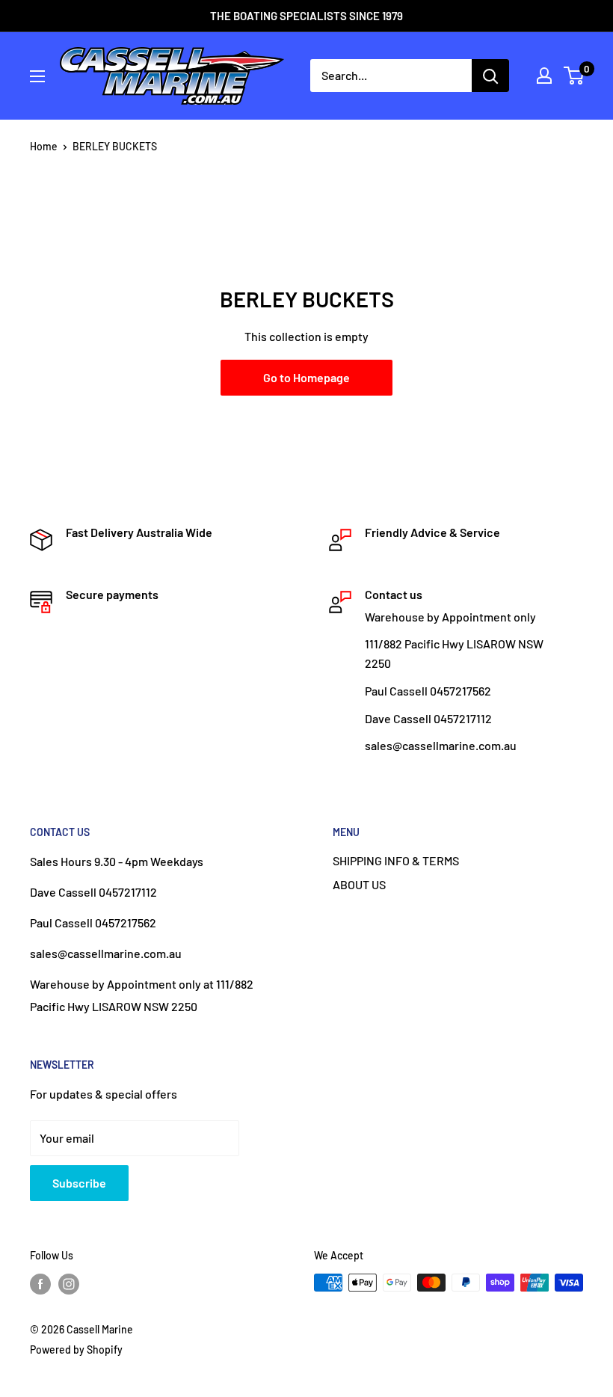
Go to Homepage (306, 377)
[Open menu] (37, 76)
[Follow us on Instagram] (68, 1284)
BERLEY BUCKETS (115, 146)
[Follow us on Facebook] (40, 1284)
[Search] (490, 75)
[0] (574, 76)
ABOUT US (359, 884)
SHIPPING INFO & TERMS (396, 860)
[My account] (544, 75)
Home (44, 146)
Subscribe (79, 1183)
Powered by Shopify (76, 1349)
